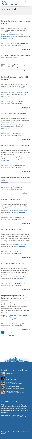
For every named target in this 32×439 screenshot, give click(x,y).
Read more (25, 49)
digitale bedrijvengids (9, 407)
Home (2, 13)
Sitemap (3, 434)
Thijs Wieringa (21, 43)
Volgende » (10, 336)
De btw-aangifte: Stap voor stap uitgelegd (15, 145)
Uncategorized (17, 45)
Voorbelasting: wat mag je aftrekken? (13, 113)
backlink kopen (16, 415)
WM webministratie (7, 38)
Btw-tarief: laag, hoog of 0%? (11, 199)
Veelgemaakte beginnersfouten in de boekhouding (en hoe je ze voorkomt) (15, 316)
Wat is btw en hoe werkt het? (11, 229)
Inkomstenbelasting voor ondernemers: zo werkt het (12, 36)
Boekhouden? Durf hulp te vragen (12, 263)
